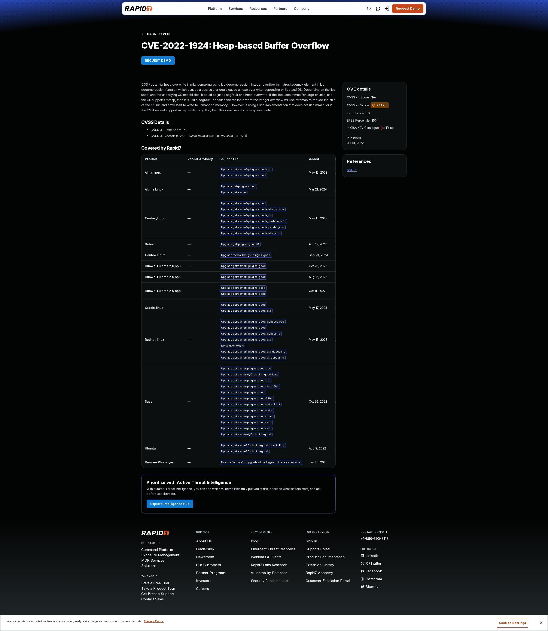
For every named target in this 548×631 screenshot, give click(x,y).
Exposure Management (160, 555)
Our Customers (208, 565)
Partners (280, 8)
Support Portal (318, 549)
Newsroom (205, 557)
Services (236, 8)
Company (302, 8)
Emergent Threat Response (273, 549)
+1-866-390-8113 (374, 538)
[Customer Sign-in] (387, 8)
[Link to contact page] (378, 8)
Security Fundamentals (269, 581)
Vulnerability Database (269, 573)
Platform (215, 8)
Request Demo (408, 8)
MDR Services (152, 560)
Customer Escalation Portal (328, 581)
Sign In (311, 541)
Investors (203, 581)
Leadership (205, 549)
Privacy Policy (154, 621)
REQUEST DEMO (158, 60)
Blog (254, 541)
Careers (202, 588)
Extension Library (320, 565)
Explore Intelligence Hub (170, 504)
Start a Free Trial (155, 583)
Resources (258, 8)
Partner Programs (211, 573)
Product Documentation (325, 557)
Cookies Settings (512, 623)
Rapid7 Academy (319, 573)
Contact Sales (152, 599)
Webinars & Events (266, 557)
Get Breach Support (157, 594)
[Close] (541, 622)
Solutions (148, 566)
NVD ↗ (352, 170)
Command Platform (157, 550)
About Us (204, 541)
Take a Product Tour (158, 588)
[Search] (369, 8)
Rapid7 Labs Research (269, 565)
